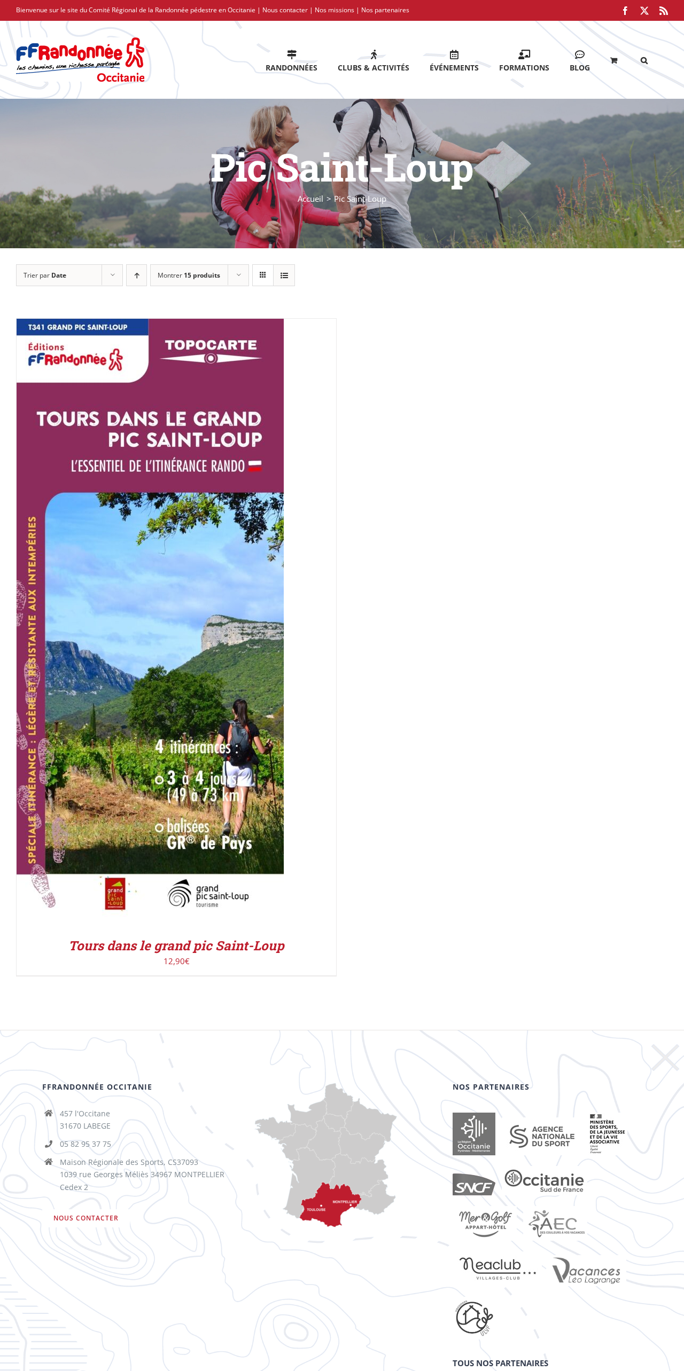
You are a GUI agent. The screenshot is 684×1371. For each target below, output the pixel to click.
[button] (644, 59)
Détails (196, 624)
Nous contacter (285, 9)
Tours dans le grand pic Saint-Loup (176, 945)
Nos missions (334, 9)
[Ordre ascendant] (136, 275)
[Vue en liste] (284, 275)
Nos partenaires (385, 9)
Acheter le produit (127, 624)
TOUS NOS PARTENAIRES (500, 1363)
